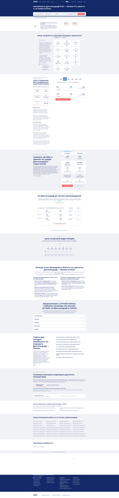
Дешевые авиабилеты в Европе (66, 488)
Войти (85, 1)
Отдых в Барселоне (76, 479)
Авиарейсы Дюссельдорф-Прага (65, 429)
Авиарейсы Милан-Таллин (77, 423)
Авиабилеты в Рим (63, 481)
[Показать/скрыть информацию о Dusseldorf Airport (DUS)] (84, 396)
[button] (57, 14)
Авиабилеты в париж (64, 485)
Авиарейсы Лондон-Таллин (51, 421)
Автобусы (43, 1)
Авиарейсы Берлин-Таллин (64, 421)
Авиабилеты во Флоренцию (65, 479)
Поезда (40, 1)
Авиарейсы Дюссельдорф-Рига (78, 431)
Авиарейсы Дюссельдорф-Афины (39, 433)
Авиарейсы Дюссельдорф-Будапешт (66, 433)
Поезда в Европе (36, 479)
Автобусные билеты (50, 477)
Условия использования (56, 495)
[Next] (84, 79)
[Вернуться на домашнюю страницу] (36, 1)
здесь (67, 230)
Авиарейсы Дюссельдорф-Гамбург (52, 435)
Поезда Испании (36, 482)
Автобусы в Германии (51, 482)
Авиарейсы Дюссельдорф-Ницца (65, 431)
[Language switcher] (68, 1)
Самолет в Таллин (46, 451)
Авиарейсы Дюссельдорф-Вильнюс (79, 435)
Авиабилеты (62, 477)
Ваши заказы (73, 1)
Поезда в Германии (37, 484)
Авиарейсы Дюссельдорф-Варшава (52, 427)
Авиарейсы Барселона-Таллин (65, 423)
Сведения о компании (46, 495)
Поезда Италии (36, 485)
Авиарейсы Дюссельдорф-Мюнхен (52, 431)
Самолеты (48, 1)
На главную (35, 451)
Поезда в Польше (36, 481)
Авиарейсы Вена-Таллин (50, 425)
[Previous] (45, 248)
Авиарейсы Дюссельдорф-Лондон (39, 427)
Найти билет (37, 92)
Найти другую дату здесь (59, 224)
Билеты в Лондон (76, 482)
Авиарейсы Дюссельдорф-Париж (65, 425)
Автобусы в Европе (50, 479)
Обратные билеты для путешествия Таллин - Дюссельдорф (44, 407)
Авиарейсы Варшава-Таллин (78, 421)
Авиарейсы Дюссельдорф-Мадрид (39, 429)
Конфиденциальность (66, 495)
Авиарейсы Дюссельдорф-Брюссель (79, 433)
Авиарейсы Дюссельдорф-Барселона (79, 427)
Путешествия (75, 477)
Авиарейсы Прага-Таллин (37, 425)
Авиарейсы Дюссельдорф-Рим (65, 427)
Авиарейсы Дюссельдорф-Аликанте (66, 435)
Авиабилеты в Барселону (64, 486)
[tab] (61, 82)
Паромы (52, 1)
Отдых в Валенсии (76, 484)
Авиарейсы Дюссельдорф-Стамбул (79, 425)
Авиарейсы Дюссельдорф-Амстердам (40, 431)
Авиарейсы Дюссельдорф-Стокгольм (53, 433)
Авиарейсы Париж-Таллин (38, 421)
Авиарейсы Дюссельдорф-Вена (78, 429)
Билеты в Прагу (76, 481)
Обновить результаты (58, 203)
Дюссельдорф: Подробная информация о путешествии (43, 410)
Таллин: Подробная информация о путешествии (68, 410)
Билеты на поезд (36, 477)
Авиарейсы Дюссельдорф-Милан (52, 429)
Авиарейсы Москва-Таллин (51, 423)
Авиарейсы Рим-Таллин (37, 423)
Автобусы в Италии (50, 481)
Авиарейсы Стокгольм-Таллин (38, 446)
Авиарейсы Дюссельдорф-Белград (39, 435)
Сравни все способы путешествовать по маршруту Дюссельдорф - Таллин (72, 408)
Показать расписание (37, 104)
